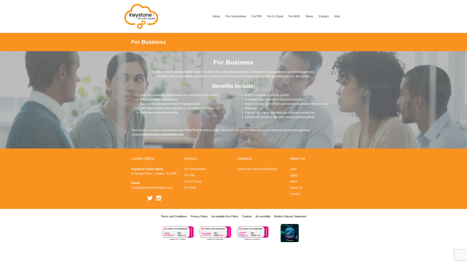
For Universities (236, 16)
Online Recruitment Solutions (257, 169)
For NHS (294, 16)
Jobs (337, 16)
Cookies (247, 216)
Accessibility (263, 216)
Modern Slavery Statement (290, 216)
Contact (324, 16)
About (216, 16)
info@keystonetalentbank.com (152, 187)
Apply (294, 175)
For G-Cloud (275, 16)
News (309, 16)
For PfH (257, 16)
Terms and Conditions (174, 216)
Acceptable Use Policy (224, 216)
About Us (296, 187)
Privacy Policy (199, 216)
